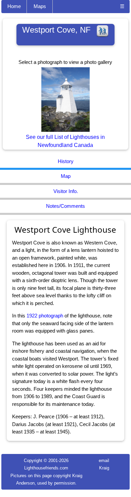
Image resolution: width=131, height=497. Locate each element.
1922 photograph (45, 315)
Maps (40, 6)
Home (14, 6)
